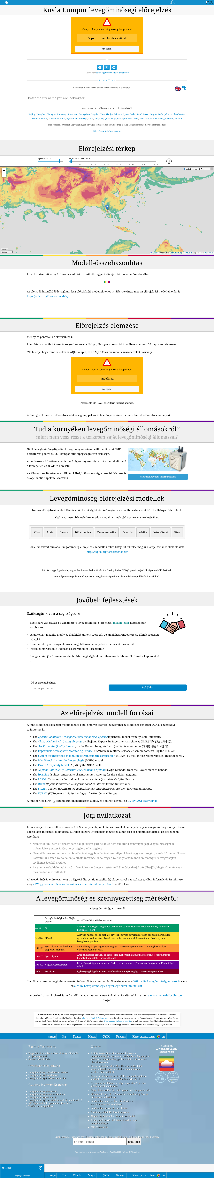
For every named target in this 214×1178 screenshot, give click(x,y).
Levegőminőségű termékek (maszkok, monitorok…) (55, 1100)
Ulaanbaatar (179, 114)
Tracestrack (208, 252)
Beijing (32, 114)
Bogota (153, 114)
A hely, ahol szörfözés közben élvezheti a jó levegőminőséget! (114, 1122)
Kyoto (126, 114)
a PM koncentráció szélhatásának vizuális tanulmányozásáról (73, 884)
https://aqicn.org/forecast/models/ (47, 296)
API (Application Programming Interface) (49, 1103)
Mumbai (61, 118)
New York (144, 118)
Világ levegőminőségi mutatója (95, 1018)
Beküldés (134, 1141)
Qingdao (95, 114)
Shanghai (41, 114)
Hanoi (35, 118)
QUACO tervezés (99, 1127)
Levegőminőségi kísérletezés (43, 1075)
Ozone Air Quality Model (53, 765)
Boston (170, 118)
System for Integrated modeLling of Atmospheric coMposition (76, 755)
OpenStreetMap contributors (181, 252)
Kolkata (52, 118)
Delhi (160, 114)
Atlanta (178, 118)
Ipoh (124, 118)
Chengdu (51, 114)
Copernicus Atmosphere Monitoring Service (65, 751)
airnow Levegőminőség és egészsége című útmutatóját (108, 986)
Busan (146, 114)
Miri (136, 118)
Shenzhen (72, 114)
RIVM (41, 784)
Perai (130, 118)
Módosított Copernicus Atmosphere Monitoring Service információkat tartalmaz (119, 1095)
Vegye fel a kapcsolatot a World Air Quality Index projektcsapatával (53, 1055)
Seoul (139, 114)
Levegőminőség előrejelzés (42, 1097)
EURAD (42, 793)
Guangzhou (84, 114)
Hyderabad (72, 118)
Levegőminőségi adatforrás (42, 1091)
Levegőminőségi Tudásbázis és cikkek (48, 1072)
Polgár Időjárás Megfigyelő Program (109, 1089)
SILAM (42, 788)
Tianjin (109, 114)
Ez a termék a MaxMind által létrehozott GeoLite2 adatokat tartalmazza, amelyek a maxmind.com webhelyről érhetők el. (116, 1069)
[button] (107, 207)
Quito (107, 118)
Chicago (162, 118)
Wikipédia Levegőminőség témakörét (156, 981)
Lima (90, 118)
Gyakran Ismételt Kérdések (47, 1085)
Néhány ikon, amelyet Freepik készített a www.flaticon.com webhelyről (112, 1102)
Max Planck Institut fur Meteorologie (61, 760)
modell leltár (121, 622)
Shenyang (62, 114)
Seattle (153, 118)
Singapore (116, 118)
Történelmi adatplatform (41, 1105)
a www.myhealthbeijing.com (166, 995)
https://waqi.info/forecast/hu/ (107, 131)
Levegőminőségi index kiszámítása (46, 1094)
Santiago (83, 118)
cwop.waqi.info (142, 1089)
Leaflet (155, 252)
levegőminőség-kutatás (44, 1065)
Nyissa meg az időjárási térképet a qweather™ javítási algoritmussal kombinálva (118, 1084)
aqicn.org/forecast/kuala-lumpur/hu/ (112, 72)
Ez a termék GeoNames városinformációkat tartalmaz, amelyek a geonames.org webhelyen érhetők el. (119, 1077)
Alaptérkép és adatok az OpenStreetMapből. (113, 1116)
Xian (102, 114)
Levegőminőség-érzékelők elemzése (47, 1078)
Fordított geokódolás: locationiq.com (110, 1112)
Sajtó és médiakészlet (39, 1059)
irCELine (43, 774)
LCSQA (42, 779)
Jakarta (168, 114)
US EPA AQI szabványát (142, 800)
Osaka (133, 114)
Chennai (43, 118)
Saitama (118, 114)
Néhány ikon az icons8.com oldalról (109, 1108)
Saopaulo (99, 118)
